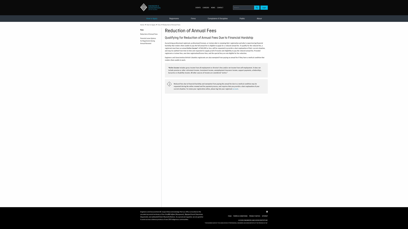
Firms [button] (193, 18)
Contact (220, 8)
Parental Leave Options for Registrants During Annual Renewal (148, 40)
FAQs (230, 216)
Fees (159, 25)
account (235, 89)
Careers (206, 8)
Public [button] (242, 18)
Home (142, 25)
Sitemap (265, 216)
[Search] (257, 8)
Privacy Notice (254, 216)
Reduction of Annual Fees (149, 34)
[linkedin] (267, 212)
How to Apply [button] (151, 18)
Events (198, 8)
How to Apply (151, 25)
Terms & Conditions (240, 216)
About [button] (259, 18)
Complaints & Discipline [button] (218, 18)
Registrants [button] (174, 18)
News (213, 8)
